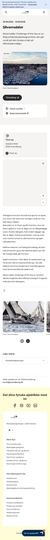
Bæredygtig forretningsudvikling (21, 488)
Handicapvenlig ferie (15, 454)
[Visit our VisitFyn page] (15, 405)
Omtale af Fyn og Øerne (17, 460)
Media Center (12, 516)
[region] (25, 182)
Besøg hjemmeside (18, 113)
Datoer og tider (16, 109)
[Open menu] (44, 12)
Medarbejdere (12, 482)
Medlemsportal (13, 513)
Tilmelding (11, 97)
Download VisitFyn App (16, 464)
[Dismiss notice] (46, 4)
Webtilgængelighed (15, 447)
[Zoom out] (43, 202)
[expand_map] (43, 163)
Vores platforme (13, 509)
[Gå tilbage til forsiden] (25, 12)
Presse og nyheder (14, 506)
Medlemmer (12, 478)
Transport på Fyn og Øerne (18, 451)
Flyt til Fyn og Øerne (15, 457)
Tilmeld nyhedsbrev (15, 503)
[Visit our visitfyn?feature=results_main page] (28, 405)
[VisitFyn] (14, 416)
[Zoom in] (43, 196)
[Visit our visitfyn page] (22, 405)
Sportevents (12, 485)
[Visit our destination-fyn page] (35, 405)
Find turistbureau (14, 444)
